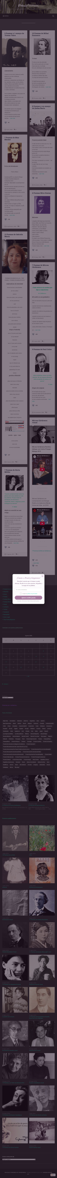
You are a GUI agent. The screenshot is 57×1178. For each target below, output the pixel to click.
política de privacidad (32, 593)
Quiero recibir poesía (28, 598)
